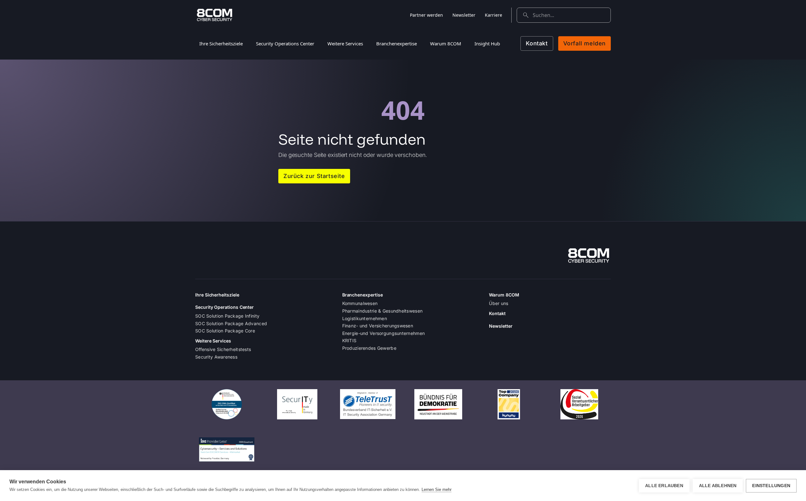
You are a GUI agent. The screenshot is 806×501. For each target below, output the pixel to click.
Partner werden (426, 15)
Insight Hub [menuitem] (487, 43)
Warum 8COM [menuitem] (445, 43)
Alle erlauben (664, 485)
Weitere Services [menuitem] (345, 43)
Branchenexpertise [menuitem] (396, 43)
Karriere (493, 15)
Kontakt (537, 43)
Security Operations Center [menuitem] (285, 43)
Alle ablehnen (718, 485)
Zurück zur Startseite (314, 176)
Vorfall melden (584, 43)
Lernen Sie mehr (436, 489)
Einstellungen (771, 485)
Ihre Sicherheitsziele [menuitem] (221, 43)
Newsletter (463, 15)
